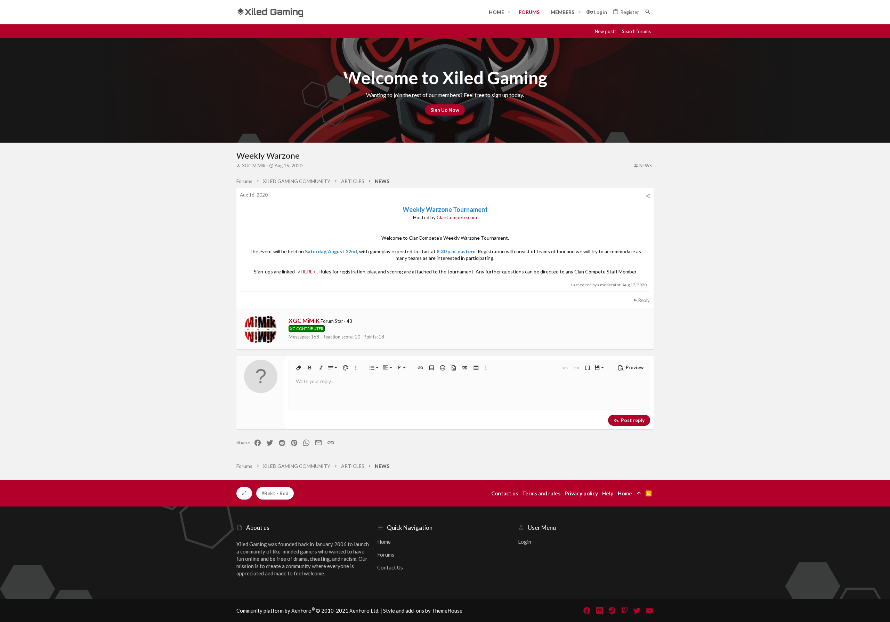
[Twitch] (624, 610)
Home (384, 542)
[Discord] (599, 610)
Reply (644, 300)
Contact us (390, 567)
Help (608, 493)
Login (524, 542)
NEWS (645, 165)
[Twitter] (637, 610)
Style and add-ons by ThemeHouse (422, 610)
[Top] (639, 493)
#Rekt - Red (275, 493)
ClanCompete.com (457, 217)
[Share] (648, 196)
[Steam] (612, 610)
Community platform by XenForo (307, 610)
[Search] (648, 12)
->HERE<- (306, 271)
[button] (509, 12)
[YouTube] (649, 610)
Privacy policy (581, 493)
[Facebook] (587, 610)
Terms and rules (541, 493)
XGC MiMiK (254, 165)
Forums (385, 554)
